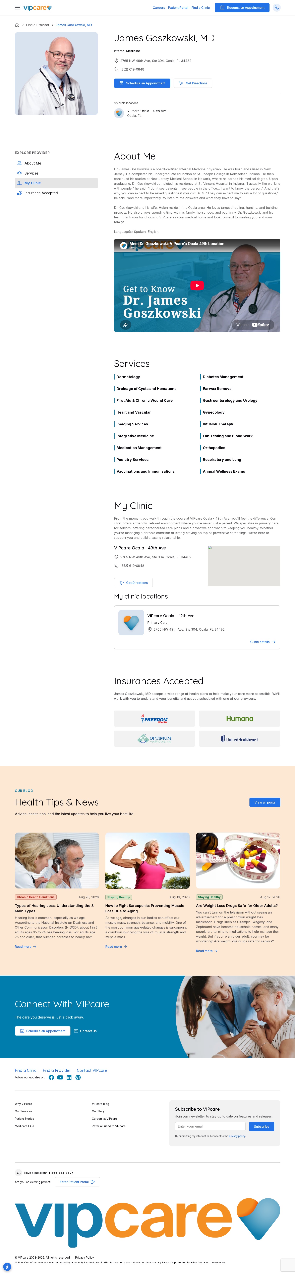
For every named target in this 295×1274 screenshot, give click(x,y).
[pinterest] (78, 1077)
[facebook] (51, 1077)
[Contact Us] (277, 8)
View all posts (264, 802)
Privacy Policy (84, 1257)
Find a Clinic (200, 8)
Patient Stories (24, 1118)
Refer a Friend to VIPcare (109, 1126)
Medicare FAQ (24, 1126)
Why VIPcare (23, 1103)
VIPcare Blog (100, 1103)
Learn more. (218, 1262)
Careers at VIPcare (104, 1118)
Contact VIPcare (92, 1070)
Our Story (98, 1111)
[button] (178, 7)
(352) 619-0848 (132, 69)
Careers (159, 8)
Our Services (23, 1111)
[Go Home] (37, 7)
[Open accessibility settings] (7, 1267)
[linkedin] (69, 1077)
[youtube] (60, 1077)
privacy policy (237, 1136)
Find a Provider (56, 1070)
